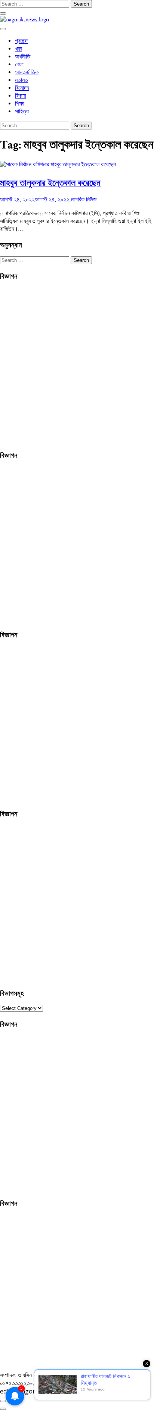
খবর (18, 49)
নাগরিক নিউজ (84, 200)
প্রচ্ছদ (21, 41)
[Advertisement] (77, 364)
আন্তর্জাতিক (26, 72)
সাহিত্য (22, 112)
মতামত (21, 80)
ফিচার (20, 96)
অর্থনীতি (22, 57)
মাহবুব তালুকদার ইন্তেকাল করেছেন (50, 182)
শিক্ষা (19, 104)
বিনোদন (22, 88)
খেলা (19, 65)
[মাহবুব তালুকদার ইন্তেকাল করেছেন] (58, 165)
